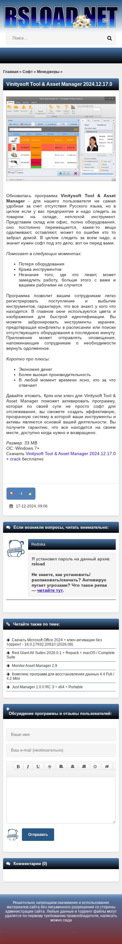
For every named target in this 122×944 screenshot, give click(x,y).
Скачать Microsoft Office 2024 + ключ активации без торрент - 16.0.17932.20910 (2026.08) (54, 642)
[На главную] (61, 14)
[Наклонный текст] (28, 766)
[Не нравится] (11, 494)
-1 (21, 494)
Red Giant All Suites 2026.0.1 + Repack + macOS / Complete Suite (61, 655)
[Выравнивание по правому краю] (84, 766)
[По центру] (72, 766)
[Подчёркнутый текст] (38, 766)
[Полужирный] (18, 766)
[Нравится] (30, 494)
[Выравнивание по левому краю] (61, 766)
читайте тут (50, 590)
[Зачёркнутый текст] (49, 766)
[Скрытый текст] (107, 766)
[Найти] (109, 38)
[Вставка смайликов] (95, 766)
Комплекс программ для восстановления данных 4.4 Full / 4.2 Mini (60, 676)
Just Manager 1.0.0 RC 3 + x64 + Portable (47, 687)
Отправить (38, 834)
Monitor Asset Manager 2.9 (34, 665)
